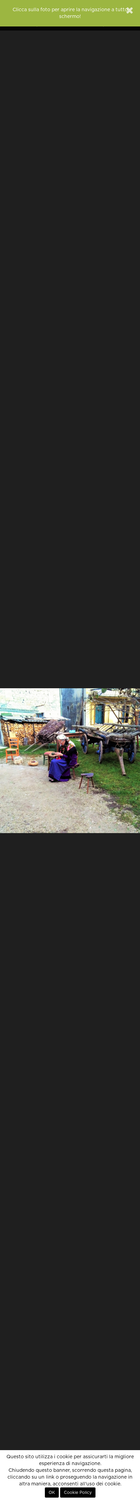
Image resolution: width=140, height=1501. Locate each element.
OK (52, 1492)
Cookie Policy (78, 1492)
